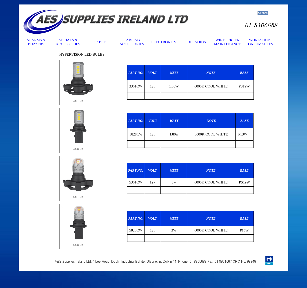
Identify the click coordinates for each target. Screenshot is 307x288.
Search (263, 13)
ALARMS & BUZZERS (36, 42)
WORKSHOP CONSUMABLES (259, 42)
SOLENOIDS (195, 42)
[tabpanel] (190, 82)
